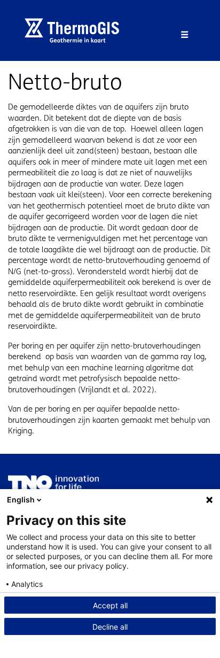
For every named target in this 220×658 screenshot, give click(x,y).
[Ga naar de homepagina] (76, 30)
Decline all (110, 626)
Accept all (110, 605)
